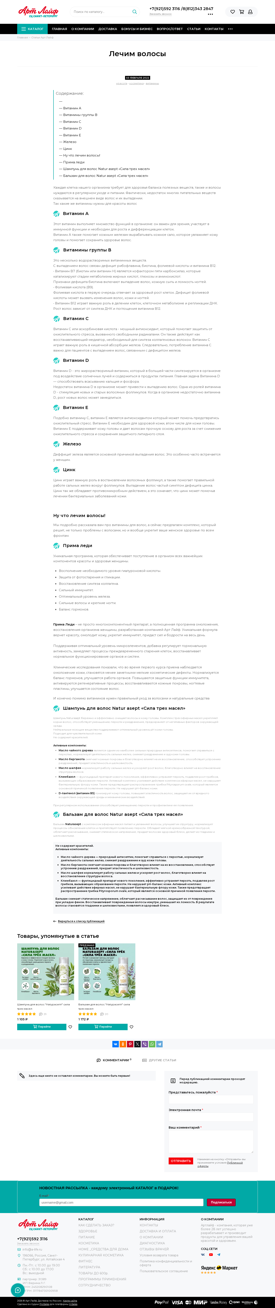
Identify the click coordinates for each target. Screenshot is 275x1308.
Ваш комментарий (185, 1127)
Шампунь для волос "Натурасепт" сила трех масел (43, 1006)
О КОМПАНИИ (151, 1237)
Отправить (181, 1161)
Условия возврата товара (159, 1255)
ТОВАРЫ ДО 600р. (93, 1273)
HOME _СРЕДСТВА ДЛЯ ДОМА (103, 1249)
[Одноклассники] (123, 1044)
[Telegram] (159, 1044)
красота (121, 83)
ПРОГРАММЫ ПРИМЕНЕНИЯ (102, 1279)
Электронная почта (186, 1110)
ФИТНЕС (85, 1261)
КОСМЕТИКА (88, 1243)
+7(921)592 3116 (165, 8)
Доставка (107, 29)
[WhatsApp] (152, 1044)
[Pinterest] (130, 1044)
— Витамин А (70, 108)
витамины (152, 83)
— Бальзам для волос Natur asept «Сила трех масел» (103, 176)
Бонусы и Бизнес (137, 29)
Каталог (35, 29)
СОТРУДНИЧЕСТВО (94, 1285)
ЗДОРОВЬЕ (87, 1231)
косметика (136, 83)
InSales (73, 1304)
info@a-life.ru (32, 1249)
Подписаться (221, 1202)
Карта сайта (70, 1300)
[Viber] (145, 1044)
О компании (82, 29)
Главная (59, 29)
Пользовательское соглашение (164, 1271)
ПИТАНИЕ (86, 1237)
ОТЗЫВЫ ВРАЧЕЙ (154, 1249)
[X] (137, 1044)
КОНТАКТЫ (149, 1225)
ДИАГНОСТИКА (152, 1243)
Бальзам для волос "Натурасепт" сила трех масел (104, 1006)
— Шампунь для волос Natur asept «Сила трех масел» (104, 169)
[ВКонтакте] (115, 1044)
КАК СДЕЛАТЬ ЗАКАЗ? (96, 1225)
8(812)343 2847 (198, 8)
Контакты (214, 29)
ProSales (44, 1304)
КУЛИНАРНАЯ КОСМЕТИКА (101, 1255)
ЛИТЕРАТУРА (89, 1267)
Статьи (193, 29)
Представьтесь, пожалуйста (193, 1092)
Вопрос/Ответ (170, 29)
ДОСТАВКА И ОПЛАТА (158, 1231)
